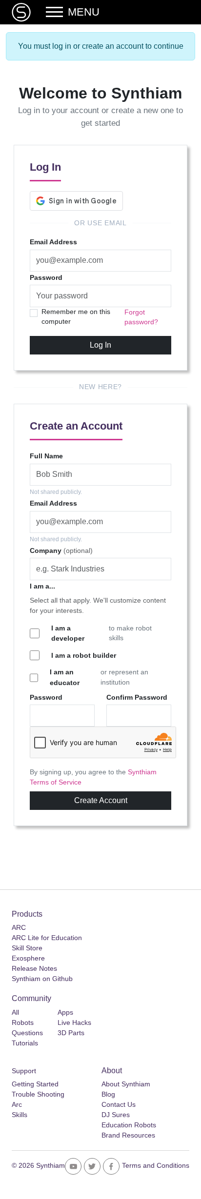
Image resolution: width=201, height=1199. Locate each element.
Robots (23, 1022)
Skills (19, 1115)
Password (46, 277)
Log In (100, 345)
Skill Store (27, 948)
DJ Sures (115, 1115)
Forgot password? (141, 317)
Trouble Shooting (38, 1094)
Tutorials (25, 1043)
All (15, 1012)
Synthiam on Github (42, 979)
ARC (19, 927)
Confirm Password (136, 697)
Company (61, 550)
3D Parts (71, 1033)
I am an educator (65, 677)
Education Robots (128, 1125)
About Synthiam (125, 1084)
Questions (27, 1033)
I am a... (42, 586)
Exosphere (28, 958)
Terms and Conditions (155, 1165)
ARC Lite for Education (47, 938)
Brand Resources (128, 1135)
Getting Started (35, 1084)
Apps (65, 1012)
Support (24, 1071)
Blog (108, 1094)
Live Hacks (74, 1022)
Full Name (46, 456)
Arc (17, 1104)
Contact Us (118, 1104)
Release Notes (34, 968)
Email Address (53, 242)
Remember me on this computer (75, 316)
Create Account (100, 800)
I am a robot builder (83, 655)
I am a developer (67, 633)
